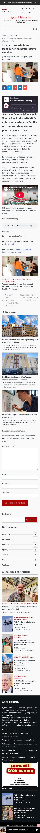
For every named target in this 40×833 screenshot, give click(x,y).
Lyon (20, 287)
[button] (37, 830)
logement (14, 287)
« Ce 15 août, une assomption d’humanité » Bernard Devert (25, 683)
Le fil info (14, 279)
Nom (4, 475)
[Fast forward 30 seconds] (22, 107)
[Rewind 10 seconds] (12, 107)
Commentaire (8, 446)
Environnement (27, 617)
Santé (29, 279)
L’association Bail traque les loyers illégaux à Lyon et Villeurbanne (24, 663)
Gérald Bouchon (9, 613)
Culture (5, 603)
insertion (5, 287)
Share (34, 111)
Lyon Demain (20, 17)
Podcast (22, 279)
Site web (5, 492)
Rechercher (7, 514)
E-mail (5, 483)
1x (16, 107)
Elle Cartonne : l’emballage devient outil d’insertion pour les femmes (24, 811)
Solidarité (6, 282)
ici (23, 236)
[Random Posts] (32, 29)
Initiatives (5, 279)
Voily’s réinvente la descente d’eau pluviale (18, 740)
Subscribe (25, 111)
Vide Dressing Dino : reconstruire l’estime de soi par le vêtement (24, 643)
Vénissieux (13, 289)
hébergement (27, 284)
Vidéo (13, 282)
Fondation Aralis (14, 284)
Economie (17, 617)
